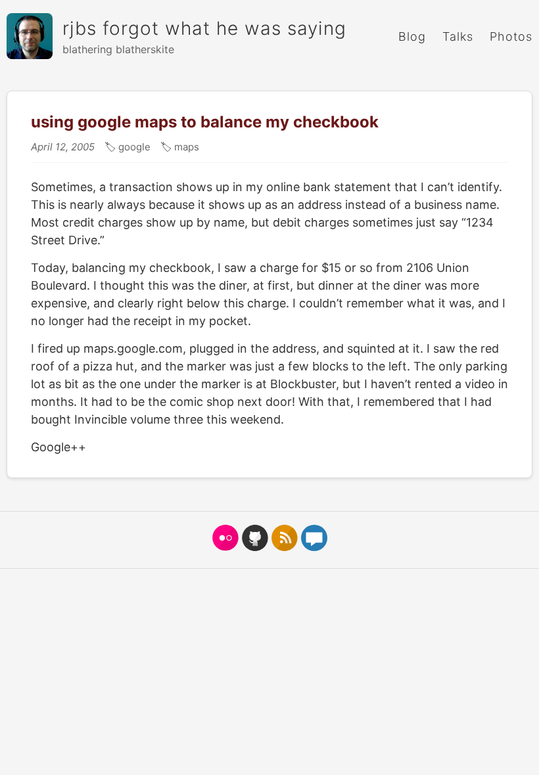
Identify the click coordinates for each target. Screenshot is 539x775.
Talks (457, 36)
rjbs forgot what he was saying (204, 28)
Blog (412, 36)
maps (185, 147)
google (133, 147)
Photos (511, 36)
